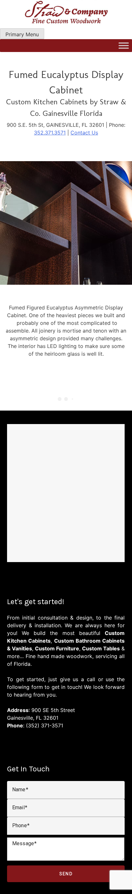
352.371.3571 (50, 132)
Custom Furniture (57, 648)
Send (65, 873)
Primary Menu (22, 34)
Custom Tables (101, 648)
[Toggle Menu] (124, 46)
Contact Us (84, 132)
